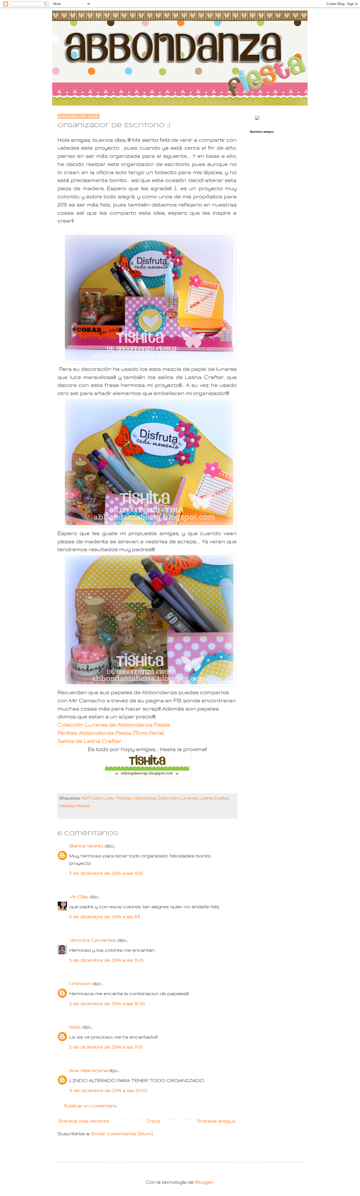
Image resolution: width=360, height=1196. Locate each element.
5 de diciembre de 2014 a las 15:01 (106, 959)
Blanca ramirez (86, 845)
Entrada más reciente (84, 1120)
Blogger (204, 1181)
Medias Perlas (75, 805)
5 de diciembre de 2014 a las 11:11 (104, 916)
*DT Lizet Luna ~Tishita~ (107, 798)
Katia (75, 1026)
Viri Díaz (78, 896)
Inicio (153, 1120)
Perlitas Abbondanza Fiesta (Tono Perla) (110, 733)
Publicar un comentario (90, 1105)
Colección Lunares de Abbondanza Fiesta (113, 725)
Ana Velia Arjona (88, 1070)
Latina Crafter (214, 798)
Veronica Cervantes (92, 939)
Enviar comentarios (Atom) (122, 1133)
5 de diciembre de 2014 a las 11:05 (106, 873)
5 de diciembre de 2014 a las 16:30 (107, 1003)
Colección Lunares (178, 798)
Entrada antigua (216, 1120)
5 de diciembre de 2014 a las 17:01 (106, 1046)
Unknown (80, 983)
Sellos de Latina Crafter (89, 741)
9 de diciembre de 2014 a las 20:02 (108, 1090)
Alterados (145, 798)
